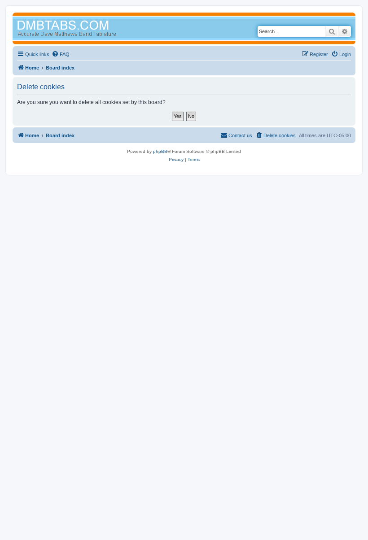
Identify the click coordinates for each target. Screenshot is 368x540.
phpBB (160, 151)
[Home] (84, 29)
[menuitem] (61, 54)
